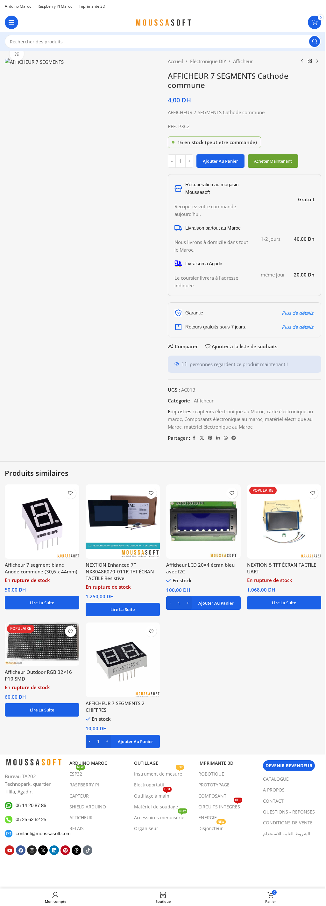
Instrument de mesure (158, 773)
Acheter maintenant (273, 161)
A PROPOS (274, 790)
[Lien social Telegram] (234, 438)
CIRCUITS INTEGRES (219, 805)
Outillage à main (152, 794)
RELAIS (76, 828)
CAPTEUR (79, 795)
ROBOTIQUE (211, 774)
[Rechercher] (314, 41)
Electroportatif (149, 785)
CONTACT (273, 801)
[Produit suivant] (317, 61)
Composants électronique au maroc (223, 419)
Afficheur (243, 61)
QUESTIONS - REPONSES (289, 812)
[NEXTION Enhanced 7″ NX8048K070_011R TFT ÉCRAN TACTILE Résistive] (123, 521)
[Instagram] (32, 850)
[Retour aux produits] (310, 61)
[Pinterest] (65, 850)
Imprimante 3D (215, 763)
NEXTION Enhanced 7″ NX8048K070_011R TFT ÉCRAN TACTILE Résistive (120, 571)
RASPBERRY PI (84, 785)
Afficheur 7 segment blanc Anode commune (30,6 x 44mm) (41, 568)
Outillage (146, 763)
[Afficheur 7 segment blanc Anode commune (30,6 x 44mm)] (42, 521)
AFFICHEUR (81, 817)
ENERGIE (207, 817)
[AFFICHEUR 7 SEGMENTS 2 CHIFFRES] (123, 659)
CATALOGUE (276, 779)
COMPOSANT (212, 795)
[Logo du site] (163, 21)
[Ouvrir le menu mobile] (11, 22)
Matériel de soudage (156, 807)
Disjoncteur (211, 827)
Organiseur (146, 828)
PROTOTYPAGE (214, 785)
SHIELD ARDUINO (87, 807)
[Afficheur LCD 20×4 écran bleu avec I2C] (203, 521)
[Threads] (76, 850)
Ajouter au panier (220, 161)
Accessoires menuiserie (160, 816)
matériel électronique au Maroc (218, 427)
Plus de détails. (298, 313)
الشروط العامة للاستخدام (286, 833)
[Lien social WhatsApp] (226, 438)
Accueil (175, 61)
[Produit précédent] (302, 61)
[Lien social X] (202, 438)
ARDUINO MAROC (88, 763)
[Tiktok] (87, 850)
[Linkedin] (54, 850)
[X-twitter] (43, 850)
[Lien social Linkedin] (218, 438)
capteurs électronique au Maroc (229, 411)
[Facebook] (20, 850)
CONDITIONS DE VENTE (288, 823)
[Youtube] (9, 850)
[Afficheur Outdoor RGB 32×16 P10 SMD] (42, 644)
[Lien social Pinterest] (210, 438)
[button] (203, 603)
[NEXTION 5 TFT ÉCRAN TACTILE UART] (284, 521)
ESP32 (76, 773)
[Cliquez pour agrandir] (17, 54)
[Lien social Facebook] (194, 438)
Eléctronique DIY (208, 61)
